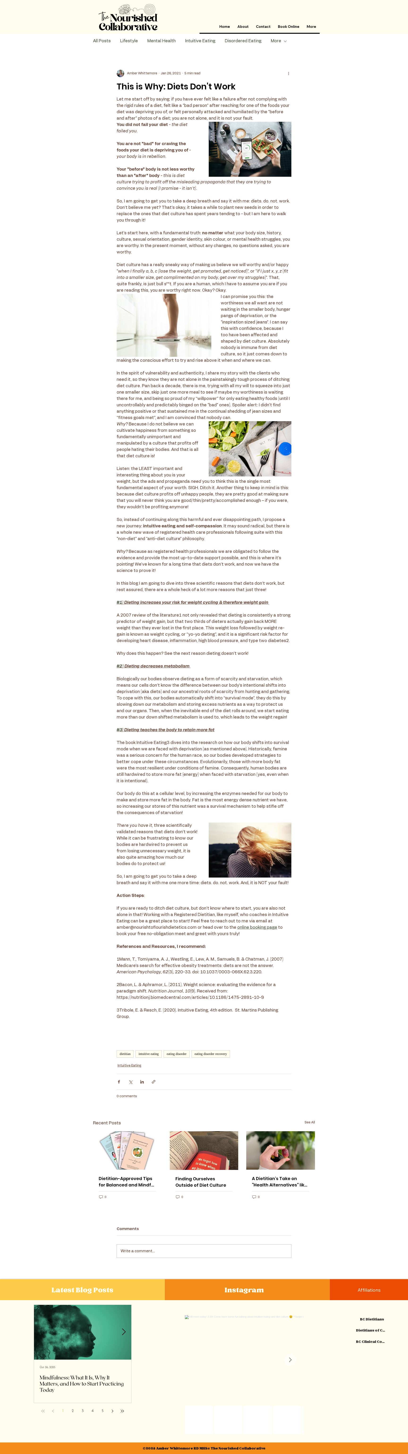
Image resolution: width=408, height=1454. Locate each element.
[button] (243, 27)
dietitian (125, 1054)
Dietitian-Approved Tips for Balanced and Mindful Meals (127, 1182)
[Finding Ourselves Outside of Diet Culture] (204, 1150)
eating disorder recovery (211, 1054)
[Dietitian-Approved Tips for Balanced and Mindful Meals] (127, 1150)
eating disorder (177, 1054)
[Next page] (112, 1411)
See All (310, 1122)
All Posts (102, 41)
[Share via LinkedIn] (142, 1082)
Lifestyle (129, 41)
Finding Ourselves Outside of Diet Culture (200, 1182)
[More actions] (288, 73)
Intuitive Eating (200, 41)
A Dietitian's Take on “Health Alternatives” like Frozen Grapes (279, 1182)
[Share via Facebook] (119, 1082)
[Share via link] (153, 1082)
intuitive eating (149, 1054)
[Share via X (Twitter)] (130, 1082)
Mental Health (161, 41)
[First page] (43, 1411)
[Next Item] (124, 1332)
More (276, 41)
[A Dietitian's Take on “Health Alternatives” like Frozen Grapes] (280, 1150)
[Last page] (122, 1411)
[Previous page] (53, 1411)
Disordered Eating (243, 41)
